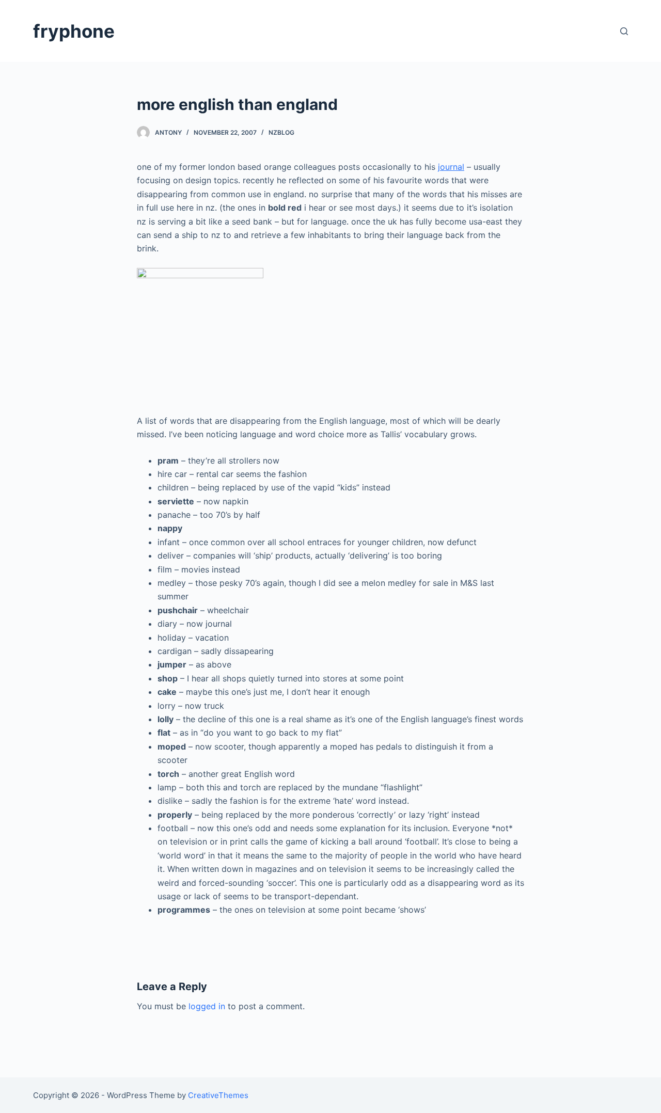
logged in (206, 1006)
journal (451, 167)
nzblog (281, 132)
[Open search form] (624, 31)
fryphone (74, 31)
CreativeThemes (218, 1095)
